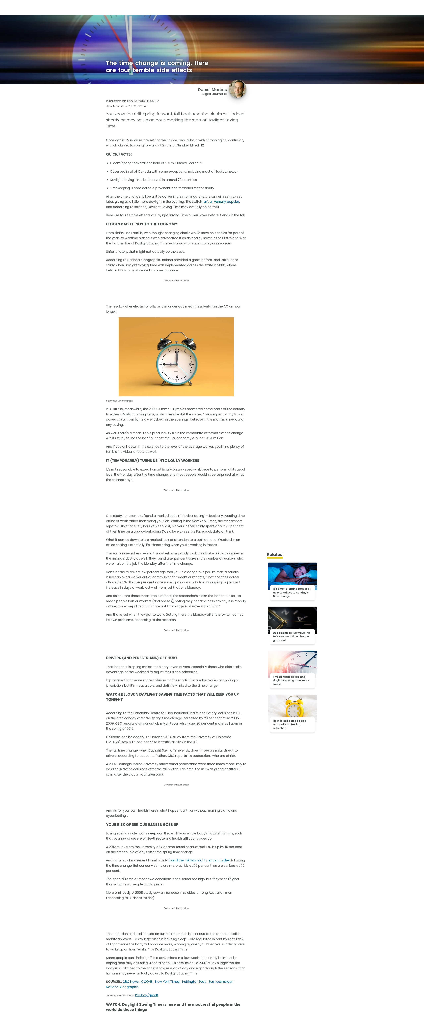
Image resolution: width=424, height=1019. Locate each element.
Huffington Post (194, 981)
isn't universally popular (221, 201)
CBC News (131, 981)
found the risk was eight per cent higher (199, 860)
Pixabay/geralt (146, 995)
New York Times (167, 981)
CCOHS (147, 981)
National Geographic (122, 987)
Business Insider (221, 981)
